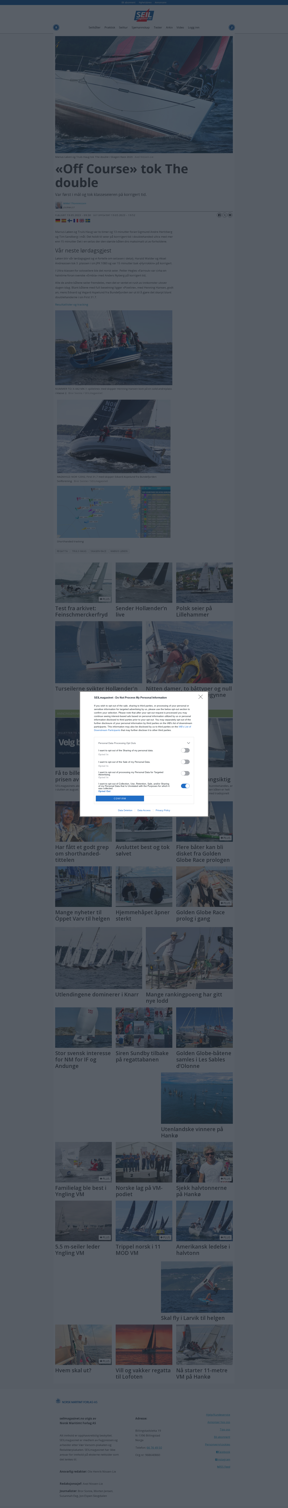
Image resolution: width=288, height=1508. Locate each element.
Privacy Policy (163, 810)
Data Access (144, 810)
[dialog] (144, 754)
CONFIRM (120, 798)
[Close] (201, 698)
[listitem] (144, 743)
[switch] (185, 750)
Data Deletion (125, 810)
